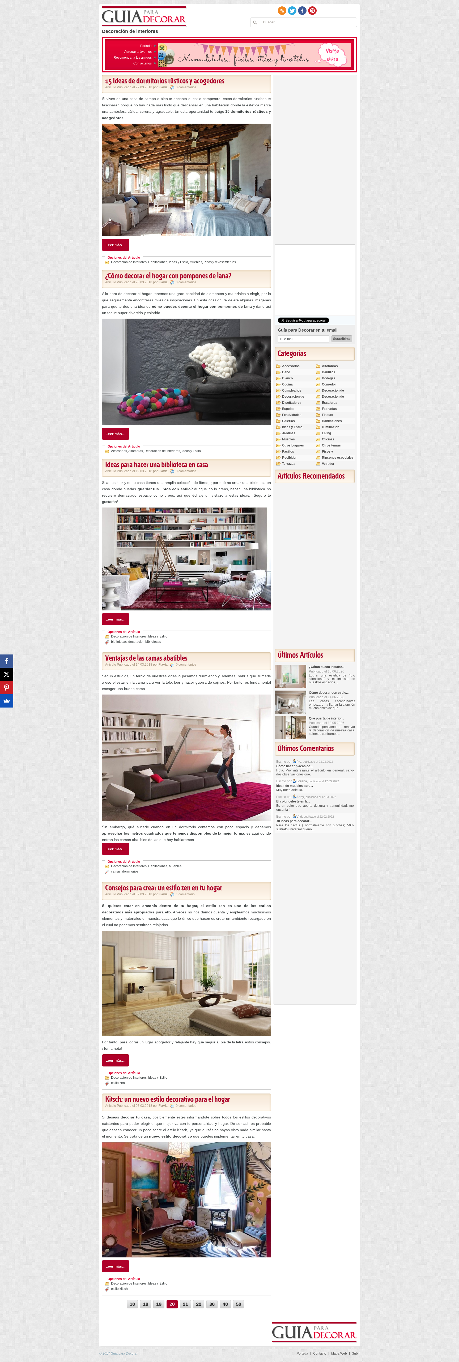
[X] (6, 674)
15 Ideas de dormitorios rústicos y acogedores (164, 81)
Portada (146, 46)
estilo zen (118, 1083)
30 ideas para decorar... (294, 821)
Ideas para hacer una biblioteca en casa (156, 465)
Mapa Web (339, 1353)
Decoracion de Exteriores (333, 393)
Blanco (287, 378)
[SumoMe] (6, 701)
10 (132, 1304)
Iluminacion (330, 427)
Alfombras (135, 451)
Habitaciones (157, 262)
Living (326, 433)
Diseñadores (291, 403)
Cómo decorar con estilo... (328, 693)
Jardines (288, 433)
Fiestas (327, 415)
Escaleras (329, 403)
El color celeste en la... (293, 801)
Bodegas (328, 378)
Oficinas (328, 439)
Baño (286, 372)
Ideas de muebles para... (294, 786)
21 (185, 1304)
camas (116, 871)
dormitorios (130, 871)
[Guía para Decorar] (144, 16)
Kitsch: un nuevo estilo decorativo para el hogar (167, 1099)
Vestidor (328, 464)
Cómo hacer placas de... (294, 766)
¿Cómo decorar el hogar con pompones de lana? (168, 276)
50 (238, 1304)
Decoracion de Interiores (129, 262)
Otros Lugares (293, 445)
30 (212, 1304)
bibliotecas (119, 642)
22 (198, 1304)
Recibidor (289, 457)
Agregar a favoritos (138, 52)
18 (145, 1304)
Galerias (288, 421)
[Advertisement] (315, 161)
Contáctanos (142, 63)
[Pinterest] (6, 687)
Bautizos (328, 372)
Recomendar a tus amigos (133, 57)
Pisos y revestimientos (220, 262)
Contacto (319, 1353)
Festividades (291, 415)
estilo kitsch (119, 1289)
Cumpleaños (291, 390)
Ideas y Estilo (178, 262)
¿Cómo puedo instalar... (326, 667)
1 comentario (185, 894)
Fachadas (329, 409)
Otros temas (331, 445)
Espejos (288, 409)
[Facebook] (6, 661)
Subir (356, 1353)
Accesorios (119, 451)
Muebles (196, 262)
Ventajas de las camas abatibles (146, 658)
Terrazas (288, 464)
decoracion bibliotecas (144, 642)
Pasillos (288, 451)
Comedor (329, 384)
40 (225, 1304)
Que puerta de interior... (326, 718)
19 (159, 1304)
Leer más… (115, 245)
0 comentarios (186, 87)
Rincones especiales (338, 457)
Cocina (287, 384)
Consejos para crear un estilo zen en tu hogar (163, 888)
